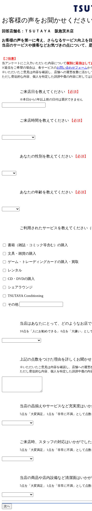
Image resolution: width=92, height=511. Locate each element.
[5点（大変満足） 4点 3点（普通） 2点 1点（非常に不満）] (17, 423)
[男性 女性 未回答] (9, 173)
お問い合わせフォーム (72, 67)
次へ (7, 506)
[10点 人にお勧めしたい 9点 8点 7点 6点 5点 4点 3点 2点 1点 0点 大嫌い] (21, 340)
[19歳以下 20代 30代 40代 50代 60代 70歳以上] (11, 209)
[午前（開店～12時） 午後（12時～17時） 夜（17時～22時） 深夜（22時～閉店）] (18, 137)
